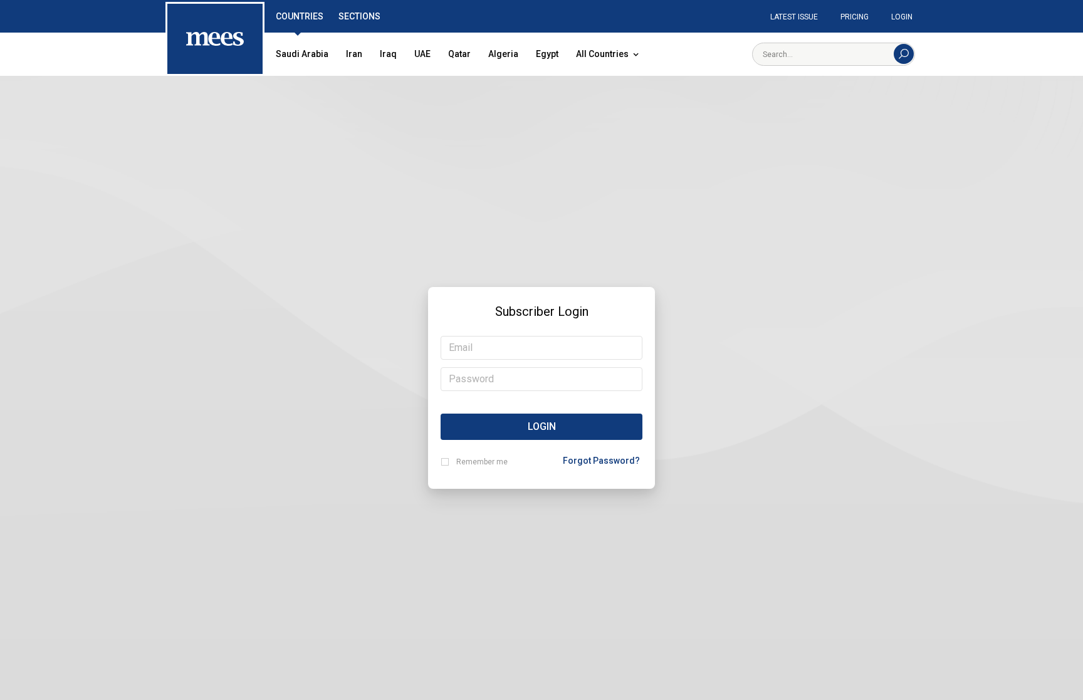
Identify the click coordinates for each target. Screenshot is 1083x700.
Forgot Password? (601, 461)
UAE (422, 54)
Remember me (482, 461)
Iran (354, 54)
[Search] (904, 54)
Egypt (547, 54)
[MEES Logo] (214, 39)
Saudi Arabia (302, 54)
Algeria (503, 54)
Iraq (388, 54)
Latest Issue (794, 17)
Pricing (854, 17)
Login (902, 17)
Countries (299, 16)
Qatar (459, 54)
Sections (359, 16)
